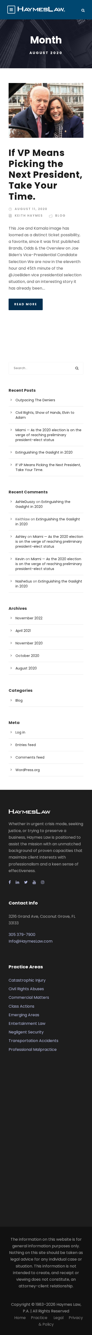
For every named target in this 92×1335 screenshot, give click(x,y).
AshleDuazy (25, 501)
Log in (20, 732)
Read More (25, 304)
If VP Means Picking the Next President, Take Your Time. (46, 174)
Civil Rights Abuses (26, 989)
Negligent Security (26, 1032)
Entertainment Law (27, 1023)
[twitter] (26, 882)
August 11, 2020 (31, 209)
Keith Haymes (29, 215)
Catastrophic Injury (27, 980)
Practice (39, 1318)
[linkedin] (17, 882)
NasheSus (23, 581)
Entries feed (25, 744)
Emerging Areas (24, 1015)
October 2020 (27, 655)
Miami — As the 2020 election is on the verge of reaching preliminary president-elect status (48, 435)
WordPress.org (27, 769)
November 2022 (28, 618)
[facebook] (10, 882)
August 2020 (26, 668)
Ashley (20, 536)
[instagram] (42, 882)
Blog (60, 215)
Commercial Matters (29, 997)
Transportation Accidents (33, 1040)
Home (20, 1318)
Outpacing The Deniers (35, 400)
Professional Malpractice (33, 1049)
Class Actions (21, 1006)
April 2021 (23, 630)
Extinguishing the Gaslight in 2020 (44, 452)
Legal (58, 1318)
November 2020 (29, 643)
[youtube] (34, 882)
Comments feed (29, 757)
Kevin (20, 558)
